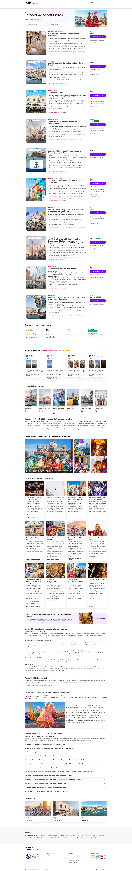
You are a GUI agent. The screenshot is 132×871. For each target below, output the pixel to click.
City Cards (53, 837)
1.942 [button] (52, 31)
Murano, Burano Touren (52, 559)
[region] (36, 43)
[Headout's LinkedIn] (96, 869)
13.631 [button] (52, 149)
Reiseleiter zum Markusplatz (32, 517)
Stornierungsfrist (73, 862)
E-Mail (49, 858)
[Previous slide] (28, 43)
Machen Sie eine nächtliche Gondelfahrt (95, 605)
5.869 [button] (52, 90)
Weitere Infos (28, 339)
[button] (28, 364)
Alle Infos (35, 7)
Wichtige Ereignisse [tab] (28, 697)
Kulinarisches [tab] (72, 697)
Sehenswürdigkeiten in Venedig (47, 7)
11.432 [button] (52, 295)
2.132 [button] (52, 207)
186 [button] (52, 178)
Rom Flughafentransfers (96, 837)
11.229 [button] (52, 237)
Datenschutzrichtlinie (74, 858)
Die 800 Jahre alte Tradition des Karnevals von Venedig (39, 685)
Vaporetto (88, 835)
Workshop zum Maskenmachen (33, 606)
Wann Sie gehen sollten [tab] (63, 697)
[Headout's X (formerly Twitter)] (106, 869)
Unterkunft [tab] (104, 697)
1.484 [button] (52, 119)
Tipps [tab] (88, 697)
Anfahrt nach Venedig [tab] (46, 697)
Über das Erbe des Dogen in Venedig (74, 558)
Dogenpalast (42, 835)
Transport (32, 837)
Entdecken (28, 7)
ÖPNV (37, 837)
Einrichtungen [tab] (81, 697)
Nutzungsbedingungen (74, 860)
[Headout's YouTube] (101, 869)
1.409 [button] (52, 61)
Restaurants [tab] (95, 697)
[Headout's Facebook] (103, 869)
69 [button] (52, 266)
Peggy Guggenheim (70, 835)
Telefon (50, 855)
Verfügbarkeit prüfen (98, 36)
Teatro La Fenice (80, 835)
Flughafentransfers (45, 837)
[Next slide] (44, 43)
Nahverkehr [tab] (54, 697)
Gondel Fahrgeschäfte (52, 835)
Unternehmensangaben (74, 855)
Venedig (26, 344)
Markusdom (61, 835)
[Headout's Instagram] (99, 869)
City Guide (58, 7)
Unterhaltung (101, 835)
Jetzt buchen (29, 820)
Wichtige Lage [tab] (36, 697)
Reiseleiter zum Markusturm (32, 559)
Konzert (26, 837)
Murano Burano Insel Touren (64, 837)
